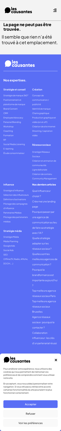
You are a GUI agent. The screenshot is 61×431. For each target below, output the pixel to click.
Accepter (30, 404)
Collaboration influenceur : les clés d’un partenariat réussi (44, 338)
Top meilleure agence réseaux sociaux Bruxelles (44, 306)
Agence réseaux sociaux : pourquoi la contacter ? (43, 322)
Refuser (30, 413)
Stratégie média (12, 230)
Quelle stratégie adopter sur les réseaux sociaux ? (42, 243)
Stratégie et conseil (14, 89)
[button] (56, 360)
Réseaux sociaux (41, 144)
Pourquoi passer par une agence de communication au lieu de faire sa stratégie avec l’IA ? (44, 222)
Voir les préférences (30, 423)
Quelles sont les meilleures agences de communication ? (44, 259)
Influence (8, 184)
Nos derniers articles (44, 184)
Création (37, 89)
